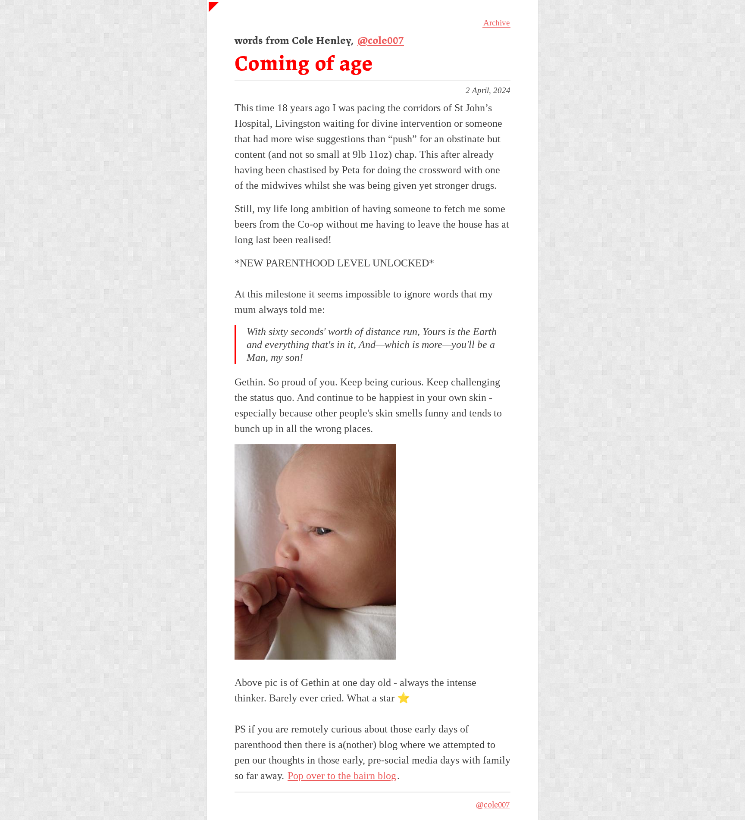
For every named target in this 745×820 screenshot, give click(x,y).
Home (218, 11)
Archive (496, 22)
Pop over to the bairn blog (342, 775)
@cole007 (380, 41)
